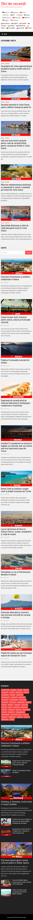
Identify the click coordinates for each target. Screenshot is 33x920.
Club (26, 692)
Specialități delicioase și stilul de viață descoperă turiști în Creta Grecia (14, 228)
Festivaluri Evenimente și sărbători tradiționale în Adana (15, 278)
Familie (5, 702)
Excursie (5, 700)
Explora (22, 700)
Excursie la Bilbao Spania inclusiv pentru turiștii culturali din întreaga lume (21, 882)
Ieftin (4, 704)
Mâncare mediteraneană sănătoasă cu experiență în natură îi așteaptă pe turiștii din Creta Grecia (16, 187)
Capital (5, 692)
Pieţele (11, 709)
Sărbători (12, 717)
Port (4, 712)
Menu (5, 34)
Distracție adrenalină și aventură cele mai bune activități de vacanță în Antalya (15, 615)
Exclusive (22, 697)
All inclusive (5, 690)
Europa (14, 697)
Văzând (5, 719)
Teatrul (19, 717)
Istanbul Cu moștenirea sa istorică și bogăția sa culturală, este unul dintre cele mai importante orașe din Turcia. (16, 447)
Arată (13, 690)
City (12, 692)
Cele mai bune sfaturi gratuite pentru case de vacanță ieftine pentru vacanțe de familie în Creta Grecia (15, 144)
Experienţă (14, 700)
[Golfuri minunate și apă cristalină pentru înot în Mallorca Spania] (6, 890)
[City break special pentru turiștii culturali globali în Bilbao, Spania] (16, 850)
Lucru (4, 707)
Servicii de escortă (16, 714)
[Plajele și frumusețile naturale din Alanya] (6, 771)
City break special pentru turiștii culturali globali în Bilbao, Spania (15, 861)
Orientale (24, 707)
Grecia (7, 63)
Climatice (19, 692)
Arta (19, 690)
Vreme (26, 717)
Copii (12, 695)
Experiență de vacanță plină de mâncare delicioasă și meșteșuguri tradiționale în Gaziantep (15, 403)
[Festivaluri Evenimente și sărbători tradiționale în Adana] (16, 733)
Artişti (26, 690)
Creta (2, 63)
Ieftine (10, 704)
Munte (16, 707)
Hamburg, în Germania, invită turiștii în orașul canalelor (16, 803)
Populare (26, 709)
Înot (12, 719)
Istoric (24, 704)
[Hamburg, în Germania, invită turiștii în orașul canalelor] (16, 791)
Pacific (4, 709)
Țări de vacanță (13, 3)
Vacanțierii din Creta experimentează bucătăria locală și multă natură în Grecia (16, 69)
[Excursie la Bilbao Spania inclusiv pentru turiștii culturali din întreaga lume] (6, 880)
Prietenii (11, 712)
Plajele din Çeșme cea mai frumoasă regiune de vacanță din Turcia (16, 654)
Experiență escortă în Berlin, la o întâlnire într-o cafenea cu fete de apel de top (21, 831)
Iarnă (28, 702)
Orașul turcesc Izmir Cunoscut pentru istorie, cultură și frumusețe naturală (15, 320)
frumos (13, 702)
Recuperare (5, 714)
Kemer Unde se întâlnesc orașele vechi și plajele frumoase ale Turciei (16, 490)
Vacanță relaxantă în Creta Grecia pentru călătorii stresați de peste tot (16, 106)
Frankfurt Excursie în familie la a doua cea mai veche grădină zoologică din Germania (22, 821)
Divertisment (6, 697)
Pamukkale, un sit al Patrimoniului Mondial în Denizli (15, 573)
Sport (4, 717)
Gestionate (20, 702)
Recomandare (20, 712)
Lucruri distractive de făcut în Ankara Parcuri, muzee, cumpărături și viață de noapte (16, 531)
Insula (17, 704)
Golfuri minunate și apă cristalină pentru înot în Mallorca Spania (19, 892)
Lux (10, 707)
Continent (5, 695)
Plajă (18, 709)
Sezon (25, 714)
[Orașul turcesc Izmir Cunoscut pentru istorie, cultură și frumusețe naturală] (6, 761)
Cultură (20, 695)
